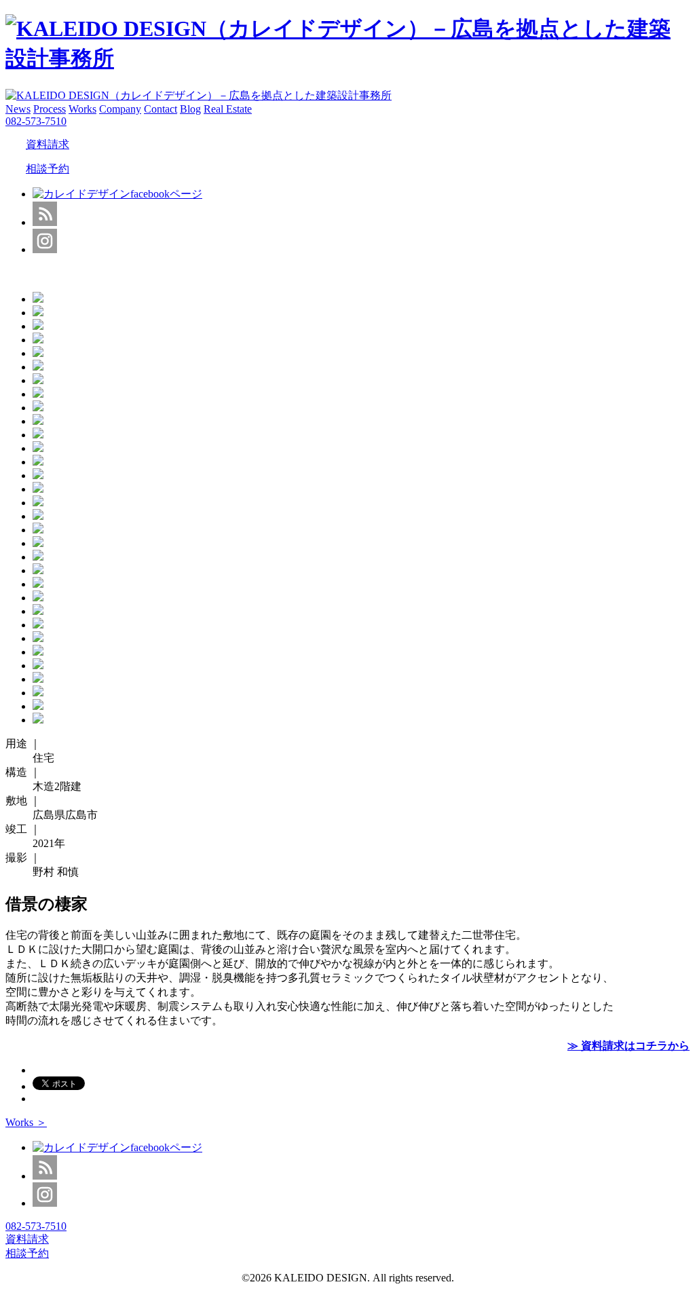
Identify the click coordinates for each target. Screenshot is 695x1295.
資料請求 (47, 144)
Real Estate (228, 109)
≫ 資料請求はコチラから (628, 1045)
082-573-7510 (36, 121)
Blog (190, 109)
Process (49, 109)
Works (82, 109)
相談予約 (47, 168)
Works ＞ (26, 1122)
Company (120, 109)
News (18, 109)
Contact (160, 109)
